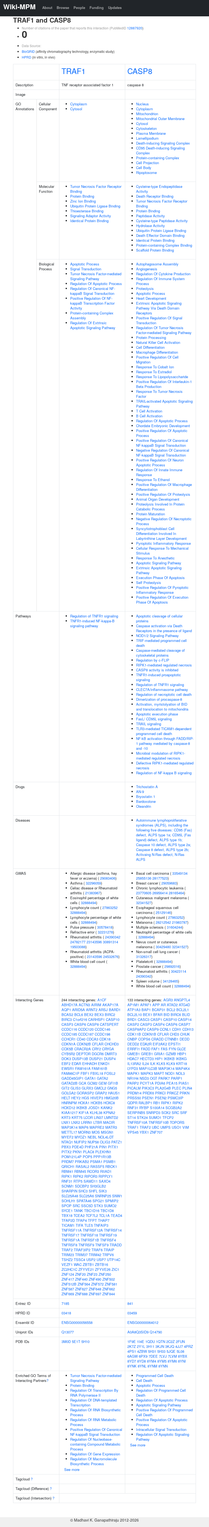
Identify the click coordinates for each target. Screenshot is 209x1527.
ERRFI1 (133, 1048)
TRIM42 (95, 1254)
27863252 (110, 907)
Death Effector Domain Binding (160, 235)
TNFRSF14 (113, 1230)
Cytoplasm (78, 103)
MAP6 (83, 1127)
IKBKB (81, 1107)
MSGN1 (107, 1132)
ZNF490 (95, 1279)
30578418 (104, 927)
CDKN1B (149, 1034)
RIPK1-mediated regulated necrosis (164, 665)
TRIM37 (81, 1254)
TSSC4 (79, 1259)
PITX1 (113, 1146)
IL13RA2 (134, 1063)
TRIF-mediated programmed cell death (161, 643)
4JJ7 (179, 1346)
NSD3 (144, 1078)
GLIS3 (75, 1088)
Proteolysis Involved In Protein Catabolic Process (160, 506)
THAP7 (103, 1220)
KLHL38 (96, 1112)
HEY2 (76, 1097)
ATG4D (184, 1004)
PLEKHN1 (103, 1151)
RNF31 (67, 1181)
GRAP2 (101, 1092)
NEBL (92, 1137)
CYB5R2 (68, 1053)
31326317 (143, 956)
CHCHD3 (111, 1043)
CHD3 (174, 1034)
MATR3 (111, 1127)
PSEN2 (161, 1097)
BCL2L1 (182, 1009)
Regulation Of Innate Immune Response (159, 472)
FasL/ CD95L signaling (154, 718)
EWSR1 (68, 1068)
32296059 (93, 883)
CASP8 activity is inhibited (157, 669)
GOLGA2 (69, 1092)
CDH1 (176, 1029)
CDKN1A (69, 1043)
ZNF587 (68, 1289)
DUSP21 (96, 1058)
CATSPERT (109, 1024)
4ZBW (142, 1351)
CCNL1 (165, 1029)
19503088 (77, 946)
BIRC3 (67, 1019)
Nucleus (142, 103)
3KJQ (169, 1346)
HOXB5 (96, 1102)
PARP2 (133, 1083)
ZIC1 (115, 1269)
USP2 (91, 1259)
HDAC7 (133, 1058)
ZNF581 (111, 1284)
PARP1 (176, 1078)
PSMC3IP (175, 1097)
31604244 (174, 927)
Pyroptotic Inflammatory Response (163, 543)
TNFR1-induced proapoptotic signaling (158, 677)
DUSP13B (80, 1058)
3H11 (150, 1346)
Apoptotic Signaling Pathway (158, 562)
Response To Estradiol (154, 371)
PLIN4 (187, 1088)
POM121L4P (72, 1156)
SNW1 (117, 1195)
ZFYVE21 (86, 1269)
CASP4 (159, 1024)
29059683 (169, 883)
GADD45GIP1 (73, 1078)
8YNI (182, 1361)
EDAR (76, 1063)
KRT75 (77, 1117)
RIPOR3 (90, 1176)
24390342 (112, 937)
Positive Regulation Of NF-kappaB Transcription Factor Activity (92, 303)
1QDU (150, 1341)
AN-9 (140, 791)
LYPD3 (132, 1068)
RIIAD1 (106, 1171)
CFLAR (97, 1043)
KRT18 (181, 1063)
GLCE (181, 1048)
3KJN (159, 1346)
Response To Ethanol (153, 479)
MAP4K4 (183, 1068)
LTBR (97, 1122)
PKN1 (77, 1151)
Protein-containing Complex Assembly (91, 315)
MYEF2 (67, 1137)
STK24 (142, 1117)
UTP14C (113, 1259)
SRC (76, 1205)
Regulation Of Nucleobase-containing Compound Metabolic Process (95, 1444)
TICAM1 (68, 1225)
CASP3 (67, 1024)
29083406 (107, 878)
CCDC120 (86, 1029)
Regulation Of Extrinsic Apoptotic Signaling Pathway (92, 325)
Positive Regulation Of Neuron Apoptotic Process (160, 462)
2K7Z (131, 1346)
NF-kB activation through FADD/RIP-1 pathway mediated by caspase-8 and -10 (164, 743)
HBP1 (181, 1053)
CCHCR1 (69, 1039)
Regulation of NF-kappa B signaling (164, 772)
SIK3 (103, 1191)
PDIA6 (160, 1083)
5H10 (85, 1341)
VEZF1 (67, 1264)
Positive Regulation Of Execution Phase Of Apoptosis (162, 600)
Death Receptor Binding (154, 196)
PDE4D (78, 1146)
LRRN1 (86, 1122)
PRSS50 (134, 1097)
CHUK (185, 1034)
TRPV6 (108, 1254)
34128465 (170, 981)
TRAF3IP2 (82, 1249)
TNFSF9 (102, 1244)
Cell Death (144, 1380)
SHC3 (83, 1191)
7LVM (172, 1356)
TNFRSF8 (69, 1244)
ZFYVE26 (102, 1269)
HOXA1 (84, 1102)
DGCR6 (98, 1053)
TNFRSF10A (137, 1122)
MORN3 (84, 1132)
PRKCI (160, 1092)
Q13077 (68, 1332)
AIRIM (96, 1004)
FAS (164, 1048)
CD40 (81, 1039)
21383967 (92, 892)
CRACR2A (82, 1048)
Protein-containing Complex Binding (164, 245)
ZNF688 (81, 1293)
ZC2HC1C (69, 1269)
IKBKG (181, 1058)
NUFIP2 (80, 1142)
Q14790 (156, 1332)
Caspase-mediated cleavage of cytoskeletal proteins (160, 653)
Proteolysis (145, 288)
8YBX (182, 1356)
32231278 (105, 932)
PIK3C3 (148, 1088)
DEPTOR (83, 1053)
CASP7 (184, 1024)
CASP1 (156, 1019)
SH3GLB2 (98, 1186)
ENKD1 (104, 1063)
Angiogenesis (146, 268)
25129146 (163, 912)
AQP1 (66, 1009)
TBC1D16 (91, 1210)
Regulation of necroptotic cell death (164, 694)
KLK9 (170, 1063)
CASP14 (185, 1019)
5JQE (171, 1351)
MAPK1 (133, 1073)
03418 (66, 1312)
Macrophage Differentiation (157, 352)
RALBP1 (145, 1102)
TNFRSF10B (159, 1122)
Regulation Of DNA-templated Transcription (93, 1402)
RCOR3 (93, 1171)
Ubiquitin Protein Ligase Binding (95, 206)
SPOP (67, 1205)
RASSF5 (97, 1166)
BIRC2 (110, 1014)
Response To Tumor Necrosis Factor (159, 394)
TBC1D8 (107, 1210)
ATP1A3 (133, 1009)
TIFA (79, 1225)
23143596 (94, 941)
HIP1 (159, 1058)
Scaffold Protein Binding (155, 250)
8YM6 (172, 1361)
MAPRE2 (97, 1127)
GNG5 (112, 1088)
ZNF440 (81, 1279)
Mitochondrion (147, 113)
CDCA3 (92, 1039)
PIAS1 (184, 1083)
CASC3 (143, 1019)
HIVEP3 (96, 1097)
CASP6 (80, 1024)
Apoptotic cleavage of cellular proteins (159, 618)
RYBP (144, 1107)
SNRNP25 (103, 1195)
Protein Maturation (150, 513)
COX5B (67, 1048)
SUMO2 (110, 1205)
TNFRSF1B (90, 1240)
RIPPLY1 (106, 1176)
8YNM (152, 1366)
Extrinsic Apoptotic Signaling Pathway (159, 570)
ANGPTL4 (182, 999)
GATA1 (90, 1078)
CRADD (157, 1039)
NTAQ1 (67, 1142)
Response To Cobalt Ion (155, 366)
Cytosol (76, 108)
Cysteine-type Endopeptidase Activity (159, 189)
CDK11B (134, 1034)
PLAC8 (88, 1151)
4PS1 (131, 1351)
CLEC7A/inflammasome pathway (162, 689)
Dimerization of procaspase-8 (159, 699)
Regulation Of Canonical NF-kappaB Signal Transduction (92, 291)
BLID (186, 1014)
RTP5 (77, 1181)
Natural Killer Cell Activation (158, 342)
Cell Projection (147, 162)
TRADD (116, 1244)
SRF (183, 1112)
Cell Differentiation (150, 347)
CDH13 (187, 1029)
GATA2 (102, 1078)
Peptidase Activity (150, 215)
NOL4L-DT (106, 1137)
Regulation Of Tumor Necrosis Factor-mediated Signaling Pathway (164, 330)
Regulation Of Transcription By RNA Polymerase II (94, 1393)
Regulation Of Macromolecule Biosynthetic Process (93, 1461)
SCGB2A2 (173, 1107)
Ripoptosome (146, 172)
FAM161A (83, 1068)
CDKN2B (84, 1043)
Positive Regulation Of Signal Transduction (159, 320)
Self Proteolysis (148, 582)
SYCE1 (67, 1210)
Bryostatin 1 (145, 796)
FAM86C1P (70, 1073)
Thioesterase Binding (86, 210)
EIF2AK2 (160, 1043)
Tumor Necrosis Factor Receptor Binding (95, 189)
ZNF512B (69, 1284)
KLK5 (160, 1063)
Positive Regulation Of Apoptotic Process (162, 433)
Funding (97, 7)
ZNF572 (97, 1284)
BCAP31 (158, 1009)
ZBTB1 (88, 1264)
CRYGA (108, 1048)
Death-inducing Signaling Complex (163, 143)
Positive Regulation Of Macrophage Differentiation (164, 487)
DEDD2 (133, 1043)
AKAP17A (110, 1004)
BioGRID (28, 51)
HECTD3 (147, 1058)
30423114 (178, 971)
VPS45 (133, 1132)
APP (156, 1004)
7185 (65, 1303)
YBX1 (144, 1132)
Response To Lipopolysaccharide (162, 376)
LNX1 (66, 1122)
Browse (63, 7)
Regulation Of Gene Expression (95, 1453)
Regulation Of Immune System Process (160, 281)
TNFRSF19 (108, 1235)
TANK (78, 1210)
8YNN (163, 1366)
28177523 (160, 878)
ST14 (131, 1117)
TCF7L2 (92, 1215)
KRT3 (66, 1117)
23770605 (143, 892)
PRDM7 (68, 1161)
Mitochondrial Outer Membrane (160, 118)
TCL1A (104, 1215)
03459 (132, 1312)
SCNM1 (68, 1186)
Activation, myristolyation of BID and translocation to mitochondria (162, 707)
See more (71, 1469)
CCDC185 (69, 1034)
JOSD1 (94, 1107)
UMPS (165, 1127)
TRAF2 (67, 1249)
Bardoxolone (146, 801)
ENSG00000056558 (77, 1322)
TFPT (92, 1220)
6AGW (132, 1356)
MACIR (109, 1122)
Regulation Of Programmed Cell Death (161, 1393)
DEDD (184, 1039)
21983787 (179, 922)
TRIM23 (68, 1254)
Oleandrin (143, 806)
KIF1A (84, 1112)
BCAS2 (67, 1014)
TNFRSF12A (93, 1230)
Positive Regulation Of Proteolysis (163, 494)
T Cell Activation (149, 411)
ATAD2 (172, 1004)
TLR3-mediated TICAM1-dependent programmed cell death (164, 731)
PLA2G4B (163, 1088)
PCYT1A (147, 1083)
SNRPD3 (153, 1112)
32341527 (143, 902)
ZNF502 (108, 1279)
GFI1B (113, 1083)
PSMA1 (96, 1161)
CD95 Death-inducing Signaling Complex (160, 150)
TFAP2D (68, 1220)
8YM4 (151, 1361)
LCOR (88, 1117)
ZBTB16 (101, 1264)
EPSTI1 (174, 1043)
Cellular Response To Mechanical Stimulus (162, 551)
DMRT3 (111, 1053)
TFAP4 (81, 1220)
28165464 (176, 892)
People (79, 7)
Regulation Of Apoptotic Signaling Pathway (162, 1437)
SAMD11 (91, 1181)
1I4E (140, 1341)
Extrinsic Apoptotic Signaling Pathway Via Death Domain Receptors (159, 308)
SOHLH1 (68, 1200)
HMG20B (111, 1097)
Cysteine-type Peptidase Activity (162, 220)
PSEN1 (148, 1097)
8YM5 (162, 1361)
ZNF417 (68, 1279)
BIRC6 (176, 1014)
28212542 (163, 922)
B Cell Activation (149, 415)
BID (167, 1014)
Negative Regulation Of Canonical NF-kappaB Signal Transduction (162, 453)
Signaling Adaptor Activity (90, 215)
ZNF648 (95, 1289)
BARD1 (115, 1009)
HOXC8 (109, 1102)
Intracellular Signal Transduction (161, 1429)
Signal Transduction (85, 268)
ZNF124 (68, 1274)
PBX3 (66, 1146)
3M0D (66, 1341)
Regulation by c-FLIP (152, 660)
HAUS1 (114, 1092)
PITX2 (67, 1151)
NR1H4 (133, 1078)
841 (130, 1303)
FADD (145, 1048)
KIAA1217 (70, 1112)
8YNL (142, 1366)
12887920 (134, 28)
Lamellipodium (147, 138)
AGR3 (168, 999)
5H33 (161, 1351)
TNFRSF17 (70, 1235)
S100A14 (157, 1107)
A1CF (101, 999)
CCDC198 (102, 1034)
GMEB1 (133, 1053)
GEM (103, 1083)
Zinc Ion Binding (83, 201)
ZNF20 (80, 1274)
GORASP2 (85, 1092)
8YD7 (131, 1361)
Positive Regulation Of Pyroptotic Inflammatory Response (162, 590)
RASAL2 (82, 1166)
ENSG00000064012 (142, 1322)
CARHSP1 (96, 1019)
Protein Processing (151, 337)
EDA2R (146, 1043)
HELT (66, 1097)
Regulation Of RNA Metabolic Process (93, 1422)
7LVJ (163, 1356)
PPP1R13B (102, 1156)
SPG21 (98, 1200)
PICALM (134, 1088)
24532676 (110, 956)
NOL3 (180, 1073)
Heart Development (151, 298)
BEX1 (147, 1014)
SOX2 (166, 1112)
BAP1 (146, 1009)
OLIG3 (105, 1142)
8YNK (132, 1366)
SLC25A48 (70, 1195)
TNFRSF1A (71, 1240)
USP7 (101, 1259)
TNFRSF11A (72, 1230)
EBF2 (66, 1063)
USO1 (176, 1127)
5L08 (180, 1351)
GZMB (171, 1053)
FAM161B (99, 1068)
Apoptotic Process (84, 264)
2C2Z (170, 1341)
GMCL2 (100, 1088)
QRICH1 (68, 1166)
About (47, 7)
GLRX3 (87, 1088)
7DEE (153, 1356)
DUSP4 (110, 1058)
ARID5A (78, 1009)
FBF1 (85, 1073)
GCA (82, 1083)
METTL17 (69, 1132)
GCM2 (92, 1083)
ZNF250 (105, 1274)
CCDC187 (86, 1034)
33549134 (180, 873)
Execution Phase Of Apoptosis (160, 577)
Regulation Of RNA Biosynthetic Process (95, 1412)
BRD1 (132, 1019)
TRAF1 (74, 70)
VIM (185, 1127)
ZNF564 (84, 1284)
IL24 (145, 1063)
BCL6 (78, 1014)
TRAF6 (97, 1249)
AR (163, 1004)
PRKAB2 (82, 1161)
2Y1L (141, 1346)
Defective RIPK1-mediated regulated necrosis (164, 765)
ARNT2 (91, 1009)
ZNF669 (68, 1293)
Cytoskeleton (146, 128)
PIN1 (103, 1146)
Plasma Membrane (151, 133)
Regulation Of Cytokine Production (163, 273)
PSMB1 (109, 1161)
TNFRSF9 (86, 1244)
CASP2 (133, 1024)
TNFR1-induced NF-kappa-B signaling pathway (92, 623)
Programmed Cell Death (155, 1375)
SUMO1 (155, 1117)
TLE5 (88, 1225)
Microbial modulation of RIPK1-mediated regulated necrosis (160, 756)
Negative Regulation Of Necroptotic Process (164, 521)
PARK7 (164, 1078)
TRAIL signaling (148, 723)
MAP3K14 (70, 1127)
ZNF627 (81, 1289)
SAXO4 (104, 1181)
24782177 (77, 941)
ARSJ (103, 1009)
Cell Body (143, 167)
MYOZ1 (81, 1137)
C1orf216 (80, 1019)
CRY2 (96, 1048)
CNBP (132, 1039)
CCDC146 (102, 1029)
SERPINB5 (136, 1112)
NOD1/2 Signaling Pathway (157, 635)
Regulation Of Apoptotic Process (96, 283)
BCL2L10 (134, 1014)
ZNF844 (108, 1293)
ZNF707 (156, 1132)
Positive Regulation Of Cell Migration (157, 359)
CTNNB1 (172, 1039)
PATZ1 (116, 1142)
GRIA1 (159, 1053)
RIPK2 (78, 1176)
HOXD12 (68, 1107)
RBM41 (67, 1171)
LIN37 (98, 1117)
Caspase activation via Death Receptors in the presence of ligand (164, 628)
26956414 (160, 892)
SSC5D (87, 1205)
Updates (115, 7)
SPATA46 (83, 1200)
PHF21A (91, 1146)
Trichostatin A (147, 786)
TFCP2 (168, 1117)
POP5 (87, 1156)
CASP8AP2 (136, 1029)
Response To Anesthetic (155, 558)
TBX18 (67, 1215)
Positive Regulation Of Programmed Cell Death (164, 1412)
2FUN (180, 1341)
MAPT (159, 1073)
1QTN (160, 1341)
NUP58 (93, 1142)
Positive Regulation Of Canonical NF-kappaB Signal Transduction (162, 443)
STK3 (98, 1205)
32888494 (88, 902)
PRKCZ (173, 1092)
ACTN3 (84, 1004)
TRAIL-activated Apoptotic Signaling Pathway (164, 404)
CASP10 (112, 1019)
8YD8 (141, 1361)
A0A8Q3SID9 (138, 1332)
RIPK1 (67, 1176)
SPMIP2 (111, 1200)
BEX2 (88, 1014)
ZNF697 (95, 1293)
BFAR (157, 1014)
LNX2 (75, 1122)
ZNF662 (108, 1289)
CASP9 (153, 1029)
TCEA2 (79, 1215)
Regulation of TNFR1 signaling (94, 616)
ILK (152, 1063)
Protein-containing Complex (157, 157)
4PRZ (188, 1346)
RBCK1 (111, 1166)
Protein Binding (82, 196)
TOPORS (177, 1122)
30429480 (163, 946)
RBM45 (80, 1171)
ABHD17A (70, 1004)
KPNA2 (109, 1112)
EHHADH (89, 1063)
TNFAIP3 (101, 1225)
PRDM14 (134, 1092)
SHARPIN (69, 1191)
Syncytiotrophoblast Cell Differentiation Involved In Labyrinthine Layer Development (161, 533)
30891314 (110, 941)
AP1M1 (133, 1004)
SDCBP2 (82, 1186)
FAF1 (155, 1048)
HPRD (26, 57)
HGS (85, 1097)
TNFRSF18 (89, 1235)
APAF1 (145, 1004)
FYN (172, 1048)
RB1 (156, 1102)
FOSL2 (109, 1073)
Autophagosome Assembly (157, 264)
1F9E (131, 1341)
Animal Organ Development (157, 499)
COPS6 (144, 1039)
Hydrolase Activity (150, 225)
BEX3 (99, 1014)
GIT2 (65, 1088)
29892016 (172, 966)
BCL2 (171, 1009)
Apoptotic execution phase (157, 714)
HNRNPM (69, 1102)
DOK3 (66, 1058)
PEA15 (171, 1083)
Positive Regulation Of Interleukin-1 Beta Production (164, 384)
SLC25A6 (86, 1195)
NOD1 (170, 1073)
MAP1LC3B (148, 1068)
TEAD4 (116, 1215)
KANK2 (106, 1107)
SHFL (93, 1191)
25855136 (143, 878)
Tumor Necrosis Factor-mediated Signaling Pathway (95, 276)
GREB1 (147, 1053)
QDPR (132, 1102)
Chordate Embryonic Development (163, 425)
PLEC (176, 1088)
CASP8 (139, 70)
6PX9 (143, 1356)
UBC (155, 1127)
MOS (96, 1132)
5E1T (76, 1341)
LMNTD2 (111, 1117)
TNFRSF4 (108, 1240)
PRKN (184, 1092)
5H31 (152, 1351)
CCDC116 (69, 1029)
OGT (153, 1078)
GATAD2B (70, 1083)
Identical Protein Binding (89, 220)
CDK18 (104, 1039)
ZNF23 (92, 1274)
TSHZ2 (67, 1259)
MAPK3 (147, 1073)
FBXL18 (96, 1073)
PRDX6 (148, 1092)
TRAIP (109, 1249)
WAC (78, 1264)
